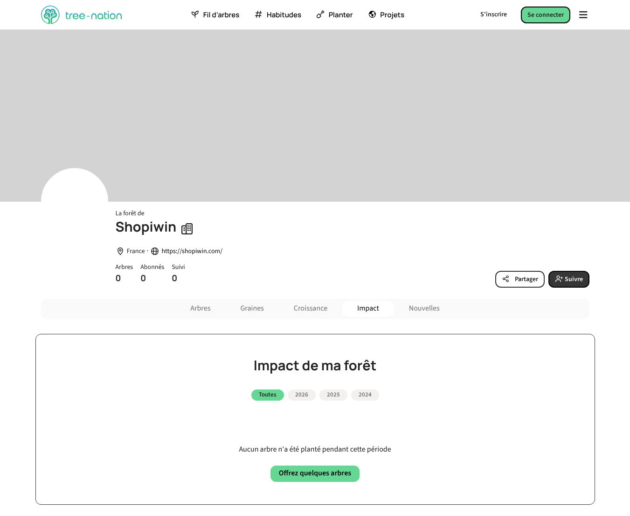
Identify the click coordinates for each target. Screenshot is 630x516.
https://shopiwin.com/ (191, 251)
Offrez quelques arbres (315, 473)
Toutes (268, 394)
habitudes (284, 15)
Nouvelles (424, 309)
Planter (341, 15)
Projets (392, 15)
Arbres (200, 309)
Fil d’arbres (221, 15)
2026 (301, 394)
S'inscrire (493, 14)
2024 (365, 394)
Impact (368, 309)
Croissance (310, 309)
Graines (251, 309)
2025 (333, 394)
